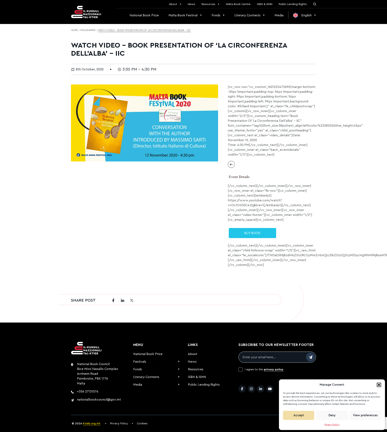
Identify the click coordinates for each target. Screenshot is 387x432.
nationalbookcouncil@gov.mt (99, 399)
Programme (88, 30)
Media (279, 15)
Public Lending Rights (293, 4)
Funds (216, 15)
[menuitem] (304, 15)
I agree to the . (264, 369)
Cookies (142, 423)
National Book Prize (144, 15)
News (191, 4)
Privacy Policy (332, 424)
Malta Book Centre (238, 4)
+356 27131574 (87, 391)
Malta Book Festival (183, 15)
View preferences (365, 415)
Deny (332, 415)
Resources (208, 4)
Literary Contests (247, 15)
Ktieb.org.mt (91, 423)
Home (74, 30)
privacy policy (273, 369)
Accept (298, 415)
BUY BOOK (252, 233)
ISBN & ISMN (264, 4)
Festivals (139, 361)
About (173, 4)
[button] (379, 385)
